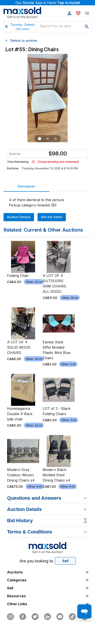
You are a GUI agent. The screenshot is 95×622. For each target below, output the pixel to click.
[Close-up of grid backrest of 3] (47, 138)
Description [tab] (26, 186)
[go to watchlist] (78, 13)
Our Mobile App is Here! (47, 2)
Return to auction (24, 40)
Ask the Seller (51, 217)
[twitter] (35, 616)
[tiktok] (72, 616)
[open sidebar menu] (87, 13)
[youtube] (60, 616)
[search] (86, 26)
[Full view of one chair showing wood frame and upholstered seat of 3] (39, 138)
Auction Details (18, 217)
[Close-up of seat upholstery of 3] (55, 138)
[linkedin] (47, 616)
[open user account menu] (69, 13)
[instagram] (10, 616)
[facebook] (22, 616)
